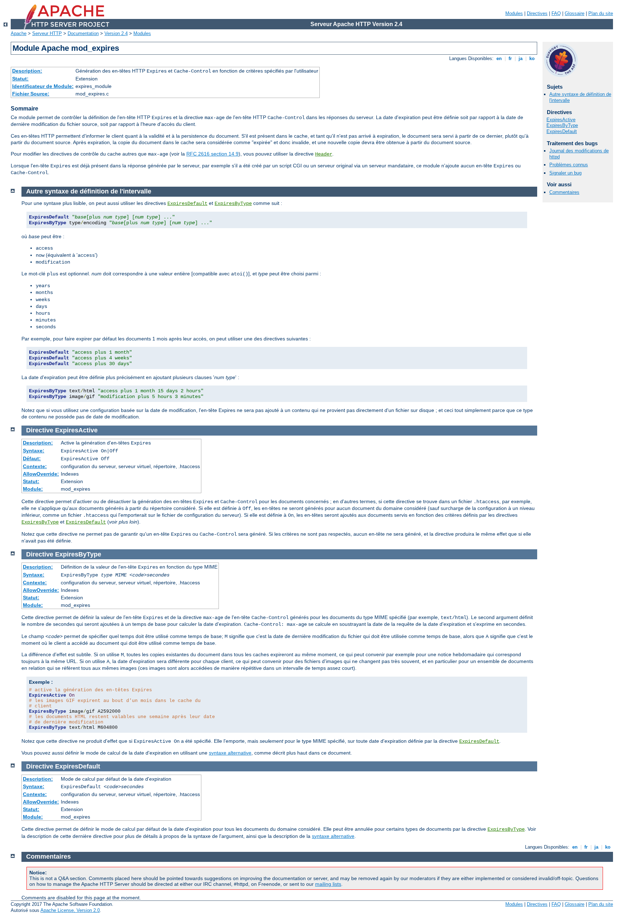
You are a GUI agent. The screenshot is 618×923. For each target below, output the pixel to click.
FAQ (556, 13)
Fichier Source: (30, 94)
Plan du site (600, 13)
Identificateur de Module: (43, 86)
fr (510, 58)
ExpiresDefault (561, 131)
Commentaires (564, 192)
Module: (33, 489)
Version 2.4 (116, 33)
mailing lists (328, 884)
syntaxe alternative (230, 753)
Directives (537, 13)
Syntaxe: (33, 450)
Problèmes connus (568, 164)
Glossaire (574, 13)
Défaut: (32, 458)
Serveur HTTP (47, 33)
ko (532, 58)
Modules (514, 13)
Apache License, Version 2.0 (70, 910)
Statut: (20, 79)
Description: (27, 71)
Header (323, 154)
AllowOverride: (41, 474)
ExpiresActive (560, 119)
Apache (18, 33)
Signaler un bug (565, 173)
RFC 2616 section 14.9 (212, 154)
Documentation (83, 33)
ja (520, 58)
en (499, 58)
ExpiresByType (562, 125)
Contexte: (35, 466)
